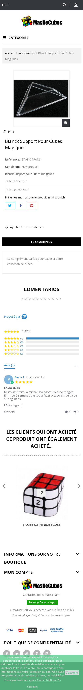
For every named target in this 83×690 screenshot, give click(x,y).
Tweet (10, 205)
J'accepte (72, 672)
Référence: (12, 159)
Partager (21, 205)
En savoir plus (41, 242)
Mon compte (18, 572)
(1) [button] (21, 338)
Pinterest (32, 205)
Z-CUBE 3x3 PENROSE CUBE (41, 524)
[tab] (9, 366)
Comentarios (41, 289)
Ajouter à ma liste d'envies (27, 227)
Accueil (9, 53)
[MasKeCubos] (41, 21)
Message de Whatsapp (42, 602)
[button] (13, 405)
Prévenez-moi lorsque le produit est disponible (35, 197)
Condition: (12, 167)
